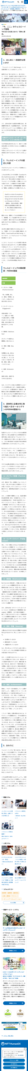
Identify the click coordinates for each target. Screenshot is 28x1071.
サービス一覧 (5, 7)
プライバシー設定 (14, 1060)
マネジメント (14, 896)
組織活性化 (16, 893)
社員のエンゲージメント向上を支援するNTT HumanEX (13, 5)
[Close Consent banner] (25, 1049)
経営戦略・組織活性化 (15, 8)
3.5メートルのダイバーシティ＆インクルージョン (14, 975)
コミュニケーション (16, 899)
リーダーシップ (6, 899)
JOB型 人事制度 (6, 896)
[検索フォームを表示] (18, 2)
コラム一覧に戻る (8, 1036)
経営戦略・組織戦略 (7, 893)
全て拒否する (14, 1064)
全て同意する (14, 1067)
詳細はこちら (13, 951)
